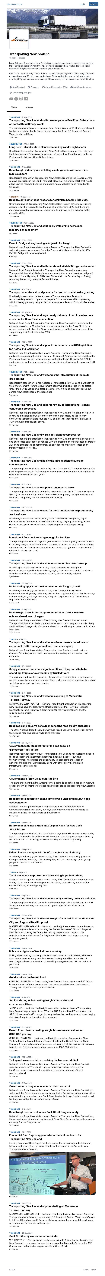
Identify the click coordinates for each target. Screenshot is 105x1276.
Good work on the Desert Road (27, 977)
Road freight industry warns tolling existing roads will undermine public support (48, 172)
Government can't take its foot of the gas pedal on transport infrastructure (39, 747)
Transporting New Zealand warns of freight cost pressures (45, 434)
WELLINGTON (16, 1240)
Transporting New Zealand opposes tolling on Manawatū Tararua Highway (43, 1208)
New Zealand (19, 87)
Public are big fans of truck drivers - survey (35, 951)
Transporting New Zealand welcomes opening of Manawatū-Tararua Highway (46, 698)
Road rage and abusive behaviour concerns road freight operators (49, 725)
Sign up (93, 4)
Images (29, 107)
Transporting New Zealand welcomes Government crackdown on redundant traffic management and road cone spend (48, 644)
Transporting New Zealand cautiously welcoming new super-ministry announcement (46, 227)
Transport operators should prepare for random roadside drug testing (51, 292)
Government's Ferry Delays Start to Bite (33, 778)
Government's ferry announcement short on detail (40, 1086)
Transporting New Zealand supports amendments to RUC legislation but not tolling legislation (50, 347)
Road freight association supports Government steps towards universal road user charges (46, 614)
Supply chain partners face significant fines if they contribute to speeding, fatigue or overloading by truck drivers (48, 671)
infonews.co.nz (14, 4)
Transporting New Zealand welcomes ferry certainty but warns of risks (52, 898)
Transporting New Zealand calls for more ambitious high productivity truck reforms (51, 512)
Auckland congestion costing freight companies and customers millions (41, 1002)
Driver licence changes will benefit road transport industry (44, 852)
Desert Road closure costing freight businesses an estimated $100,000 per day (46, 1032)
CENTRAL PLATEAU (20, 981)
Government (15, 144)
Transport (35, 87)
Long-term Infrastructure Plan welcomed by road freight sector (47, 147)
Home (85, 1269)
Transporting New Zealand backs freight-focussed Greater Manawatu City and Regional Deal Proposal (51, 920)
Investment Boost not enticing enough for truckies (39, 537)
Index (93, 1269)
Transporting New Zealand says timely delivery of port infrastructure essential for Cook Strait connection (51, 317)
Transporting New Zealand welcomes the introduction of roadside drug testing (49, 377)
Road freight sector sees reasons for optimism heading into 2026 (48, 199)
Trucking (14, 197)
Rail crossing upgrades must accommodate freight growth (45, 586)
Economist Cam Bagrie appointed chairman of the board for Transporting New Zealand (45, 1137)
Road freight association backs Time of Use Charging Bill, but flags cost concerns (49, 800)
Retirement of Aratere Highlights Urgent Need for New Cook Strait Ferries (45, 827)
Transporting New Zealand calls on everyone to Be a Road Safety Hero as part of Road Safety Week (51, 122)
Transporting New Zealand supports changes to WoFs (42, 487)
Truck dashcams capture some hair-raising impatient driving (46, 875)
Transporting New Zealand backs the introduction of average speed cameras (46, 462)
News (14, 107)
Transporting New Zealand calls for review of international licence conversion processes (49, 406)
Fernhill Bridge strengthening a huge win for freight (40, 243)
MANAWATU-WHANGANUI (24, 704)
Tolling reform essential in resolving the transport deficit (43, 1060)
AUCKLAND (15, 1008)
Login (82, 4)
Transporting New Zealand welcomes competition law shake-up (48, 563)
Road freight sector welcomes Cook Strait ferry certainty (43, 1112)
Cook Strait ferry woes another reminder (34, 1236)
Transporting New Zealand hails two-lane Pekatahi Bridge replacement (52, 266)
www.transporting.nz (22, 92)
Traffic (13, 639)
